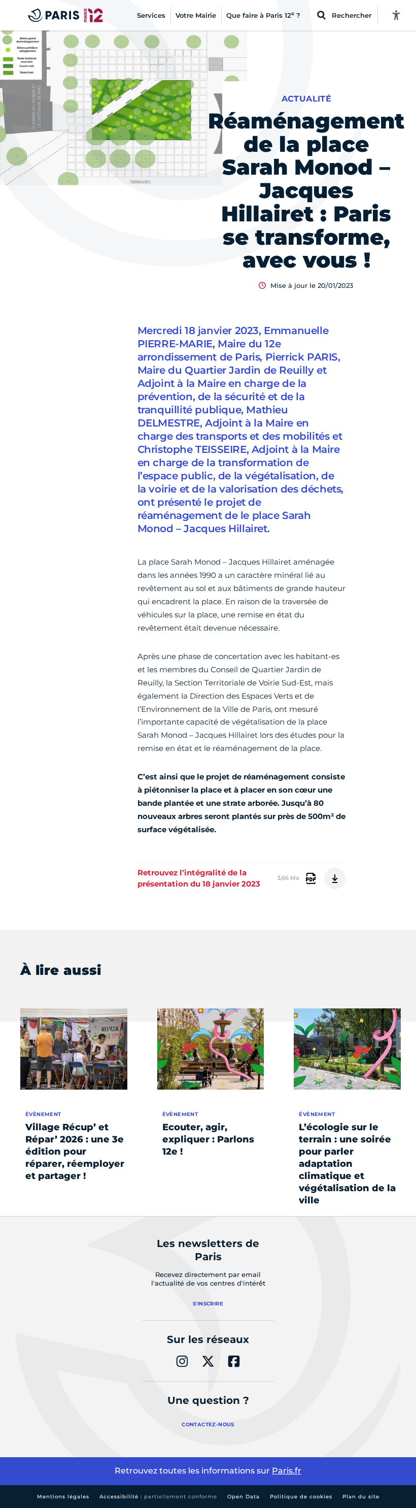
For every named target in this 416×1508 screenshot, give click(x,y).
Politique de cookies (301, 1496)
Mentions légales (63, 1496)
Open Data (243, 1496)
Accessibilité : (158, 1496)
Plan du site (360, 1496)
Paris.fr (286, 1471)
